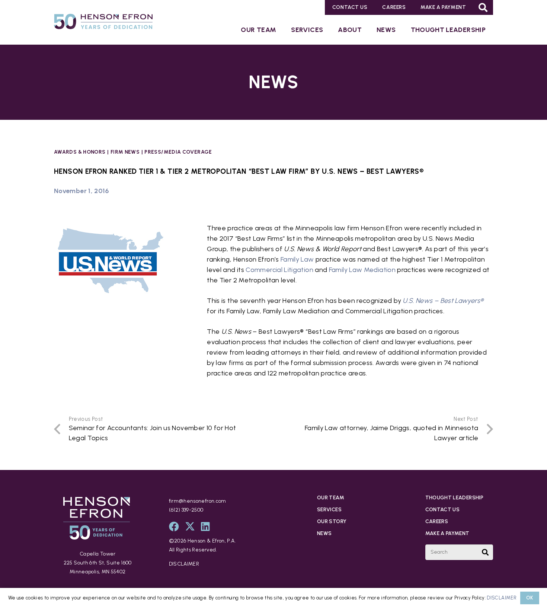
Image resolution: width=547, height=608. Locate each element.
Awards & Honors (79, 152)
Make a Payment (447, 533)
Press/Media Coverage (178, 152)
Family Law (297, 259)
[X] (190, 526)
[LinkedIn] (205, 526)
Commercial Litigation (279, 270)
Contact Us (442, 509)
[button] (483, 7)
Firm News (125, 152)
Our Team (330, 498)
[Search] (485, 552)
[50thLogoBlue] (103, 23)
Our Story (331, 521)
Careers (436, 521)
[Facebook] (174, 526)
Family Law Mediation (362, 270)
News (324, 533)
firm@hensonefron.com (197, 501)
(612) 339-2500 (186, 510)
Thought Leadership (454, 498)
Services (329, 509)
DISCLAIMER (184, 564)
